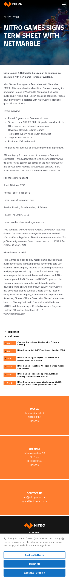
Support (33, 533)
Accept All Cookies (34, 572)
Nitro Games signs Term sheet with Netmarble (34, 35)
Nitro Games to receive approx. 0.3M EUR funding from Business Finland (37, 375)
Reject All (34, 564)
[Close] (63, 539)
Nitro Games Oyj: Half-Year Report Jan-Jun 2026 (41, 350)
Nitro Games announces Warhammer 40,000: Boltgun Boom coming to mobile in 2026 (39, 383)
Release (13, 332)
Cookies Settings (34, 555)
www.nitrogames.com (14, 313)
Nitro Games (14, 4)
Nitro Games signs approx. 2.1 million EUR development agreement (38, 359)
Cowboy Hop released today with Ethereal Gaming (38, 343)
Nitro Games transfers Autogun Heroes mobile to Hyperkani (40, 367)
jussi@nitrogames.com (22, 200)
